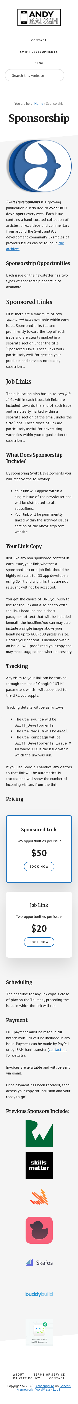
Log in (57, 1389)
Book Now (39, 866)
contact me (58, 1049)
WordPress (42, 1389)
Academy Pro (45, 1386)
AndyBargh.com (39, 17)
